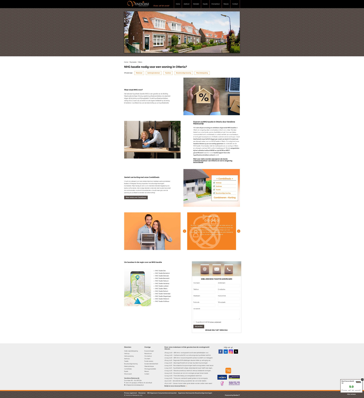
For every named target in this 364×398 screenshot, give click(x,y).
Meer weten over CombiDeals (136, 197)
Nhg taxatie (133, 62)
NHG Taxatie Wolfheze (162, 301)
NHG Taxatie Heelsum (162, 281)
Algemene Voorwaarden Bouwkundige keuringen (195, 393)
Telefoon (196, 289)
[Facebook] (220, 351)
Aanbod (186, 4)
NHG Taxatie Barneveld (162, 278)
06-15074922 (133, 382)
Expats (205, 4)
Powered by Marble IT (232, 395)
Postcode (196, 302)
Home (178, 4)
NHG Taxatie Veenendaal (162, 293)
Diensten (196, 4)
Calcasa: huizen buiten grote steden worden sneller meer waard (192, 383)
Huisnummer (222, 296)
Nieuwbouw (148, 353)
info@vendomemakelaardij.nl (135, 385)
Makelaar (139, 73)
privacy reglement (215, 322)
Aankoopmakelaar (153, 73)
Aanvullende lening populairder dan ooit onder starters (189, 381)
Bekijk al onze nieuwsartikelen (174, 386)
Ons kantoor (215, 4)
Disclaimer (142, 393)
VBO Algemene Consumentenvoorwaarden (162, 393)
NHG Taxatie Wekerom (162, 299)
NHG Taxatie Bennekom (162, 273)
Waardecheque (149, 366)
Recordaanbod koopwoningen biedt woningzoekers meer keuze (193, 365)
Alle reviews (351, 394)
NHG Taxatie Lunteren (162, 286)
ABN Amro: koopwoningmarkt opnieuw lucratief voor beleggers (193, 358)
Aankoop (127, 358)
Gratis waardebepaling (131, 351)
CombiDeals (128, 369)
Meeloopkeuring (129, 366)
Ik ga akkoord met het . (208, 322)
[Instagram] (231, 351)
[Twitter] (236, 351)
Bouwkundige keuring (183, 73)
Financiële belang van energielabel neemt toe (188, 375)
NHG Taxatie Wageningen (163, 296)
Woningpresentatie (150, 369)
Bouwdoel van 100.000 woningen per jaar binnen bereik (191, 373)
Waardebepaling (202, 73)
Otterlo (140, 62)
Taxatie (126, 361)
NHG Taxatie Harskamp (162, 283)
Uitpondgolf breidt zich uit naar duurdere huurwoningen (190, 363)
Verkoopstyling (129, 356)
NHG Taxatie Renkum (161, 291)
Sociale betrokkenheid (151, 364)
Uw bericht (196, 308)
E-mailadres (221, 289)
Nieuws (226, 4)
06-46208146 (148, 382)
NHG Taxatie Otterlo (161, 288)
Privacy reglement (130, 393)
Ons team (147, 358)
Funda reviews (148, 361)
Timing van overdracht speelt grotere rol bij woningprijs (190, 378)
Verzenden (199, 326)
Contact (235, 4)
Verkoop (126, 353)
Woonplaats (221, 302)
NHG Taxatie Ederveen (162, 276)
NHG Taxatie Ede (160, 270)
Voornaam (196, 283)
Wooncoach (128, 374)
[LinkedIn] (226, 351)
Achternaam (221, 283)
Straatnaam (196, 296)
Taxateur (168, 73)
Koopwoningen (149, 351)
